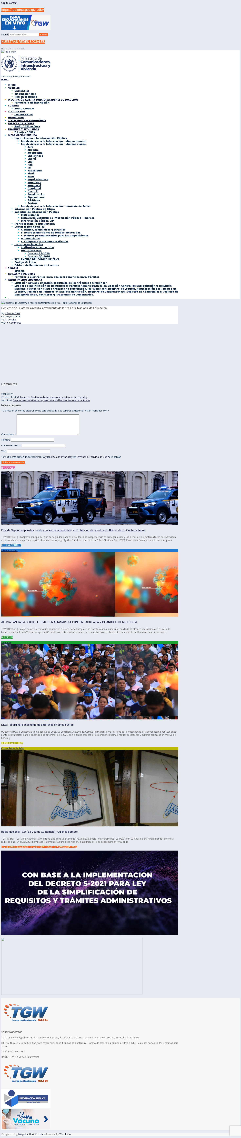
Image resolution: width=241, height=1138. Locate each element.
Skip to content (9, 2)
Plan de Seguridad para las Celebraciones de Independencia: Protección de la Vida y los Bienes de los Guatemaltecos (73, 530)
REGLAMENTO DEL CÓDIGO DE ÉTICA (37, 259)
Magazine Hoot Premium (31, 1134)
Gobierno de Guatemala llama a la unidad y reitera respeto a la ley (52, 397)
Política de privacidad (60, 456)
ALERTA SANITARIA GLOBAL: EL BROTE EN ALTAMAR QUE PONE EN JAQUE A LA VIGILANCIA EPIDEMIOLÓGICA (69, 622)
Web (3, 451)
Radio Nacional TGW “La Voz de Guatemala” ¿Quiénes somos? (39, 831)
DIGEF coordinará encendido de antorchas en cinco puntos (37, 724)
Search (5, 34)
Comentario (8, 434)
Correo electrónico (11, 445)
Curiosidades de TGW (12, 748)
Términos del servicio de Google (93, 456)
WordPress (65, 1134)
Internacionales (9, 550)
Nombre (5, 439)
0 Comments (14, 322)
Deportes (6, 642)
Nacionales (10, 319)
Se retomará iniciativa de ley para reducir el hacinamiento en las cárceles (51, 400)
